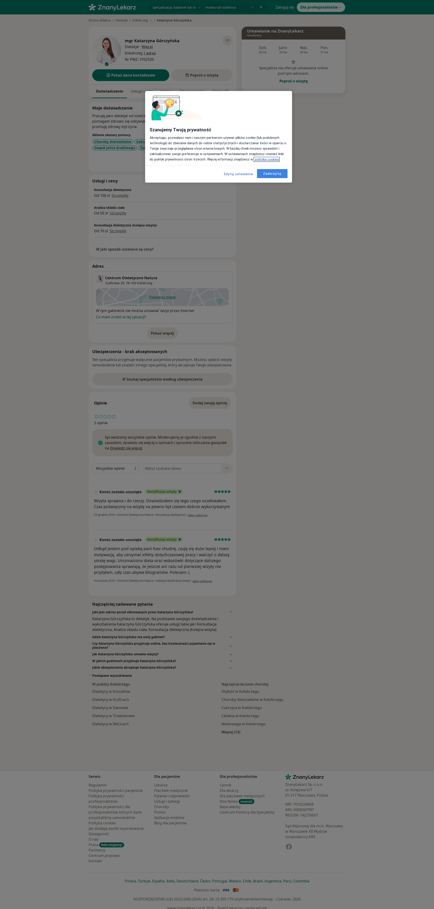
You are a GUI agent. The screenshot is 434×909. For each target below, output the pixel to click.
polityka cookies (266, 159)
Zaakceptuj (272, 173)
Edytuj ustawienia (238, 174)
